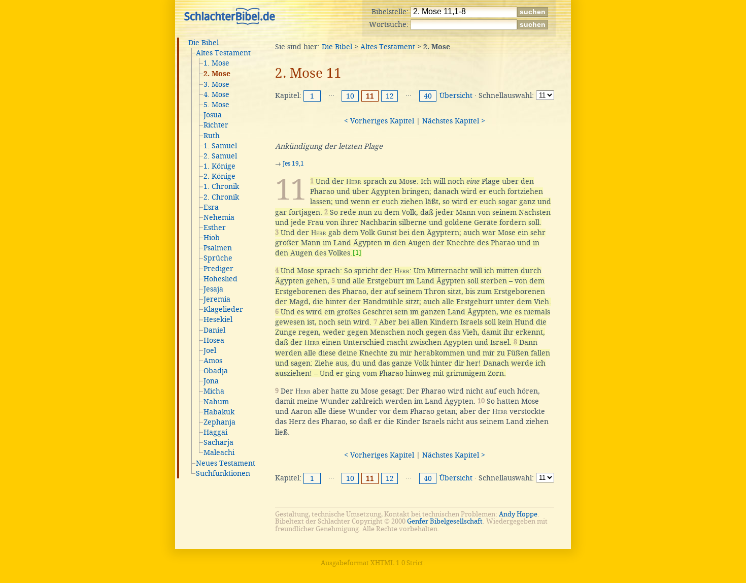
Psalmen (218, 248)
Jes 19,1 (293, 163)
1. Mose (216, 63)
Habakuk (219, 412)
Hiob (212, 238)
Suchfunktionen (223, 473)
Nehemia (219, 217)
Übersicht (455, 95)
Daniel (214, 330)
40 (428, 96)
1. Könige (219, 166)
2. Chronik (221, 197)
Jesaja (213, 289)
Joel (210, 350)
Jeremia (217, 299)
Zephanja (219, 422)
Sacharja (218, 442)
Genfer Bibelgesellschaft (445, 521)
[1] (357, 252)
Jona (211, 381)
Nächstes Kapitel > (453, 121)
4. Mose (216, 94)
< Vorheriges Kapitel (379, 121)
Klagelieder (223, 309)
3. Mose (216, 84)
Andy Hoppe (518, 514)
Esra (211, 207)
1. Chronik (221, 186)
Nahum (216, 402)
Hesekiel (218, 319)
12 (390, 96)
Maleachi (219, 452)
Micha (214, 391)
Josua (213, 115)
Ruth (212, 136)
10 (350, 96)
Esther (215, 227)
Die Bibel (203, 43)
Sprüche (218, 258)
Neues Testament (225, 463)
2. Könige (219, 176)
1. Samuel (220, 146)
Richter (216, 125)
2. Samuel (220, 156)
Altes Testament (223, 53)
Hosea (214, 340)
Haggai (215, 432)
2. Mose (217, 74)
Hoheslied (221, 279)
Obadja (216, 371)
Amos (213, 361)
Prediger (218, 269)
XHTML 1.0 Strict (396, 563)
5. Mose (216, 105)
